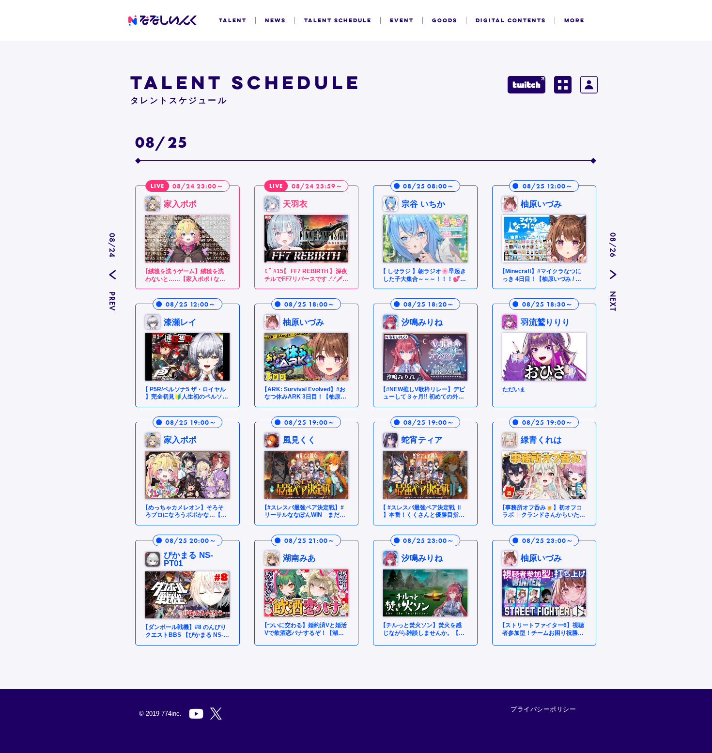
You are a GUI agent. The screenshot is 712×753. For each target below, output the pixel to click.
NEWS (275, 20)
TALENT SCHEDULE (337, 20)
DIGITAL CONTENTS (511, 20)
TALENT (233, 20)
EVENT (402, 20)
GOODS (444, 20)
